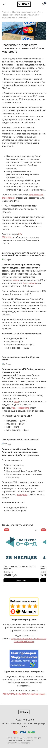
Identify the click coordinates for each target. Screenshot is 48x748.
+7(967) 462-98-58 (24, 720)
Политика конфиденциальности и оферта (24, 738)
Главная (5, 12)
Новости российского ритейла (26, 12)
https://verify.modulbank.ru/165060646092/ (24, 694)
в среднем (22, 494)
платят (15, 280)
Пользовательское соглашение (20, 740)
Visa (13, 408)
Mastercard (23, 408)
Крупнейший (29, 283)
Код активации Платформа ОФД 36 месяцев (19, 567)
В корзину (21, 580)
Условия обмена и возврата (18, 743)
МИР (16, 401)
